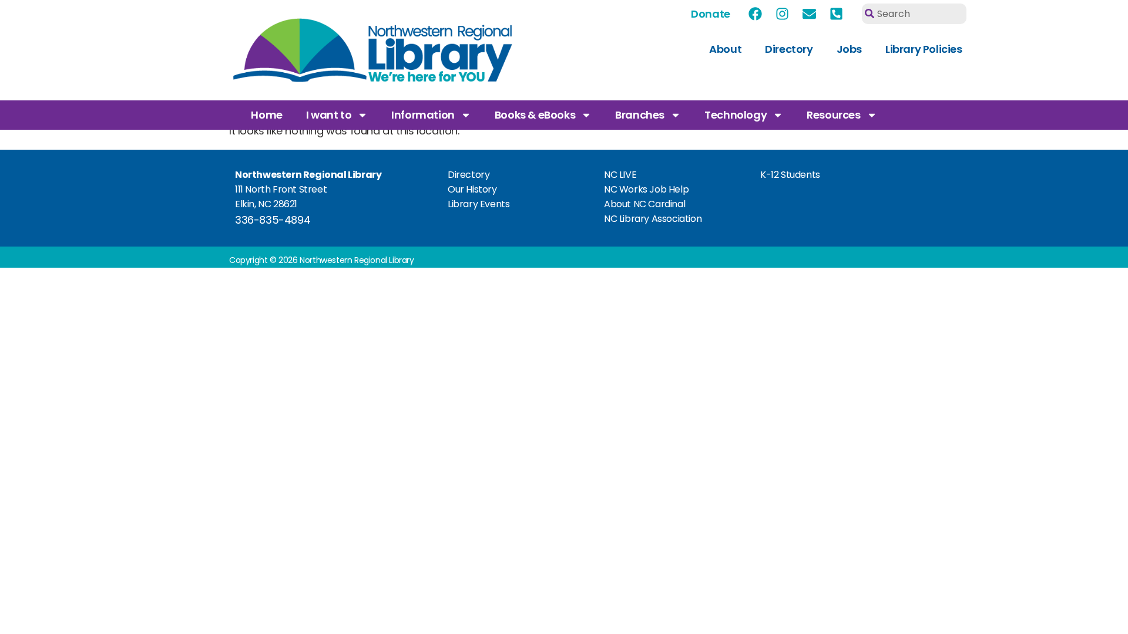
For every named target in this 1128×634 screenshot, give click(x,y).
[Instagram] (782, 13)
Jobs (849, 49)
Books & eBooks (535, 114)
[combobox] (914, 14)
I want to (328, 114)
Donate (710, 13)
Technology (735, 114)
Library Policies (923, 49)
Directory (789, 49)
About (725, 49)
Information (423, 114)
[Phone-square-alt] (836, 13)
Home (266, 114)
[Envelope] (809, 13)
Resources (833, 114)
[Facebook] (755, 13)
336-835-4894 (272, 220)
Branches (639, 114)
